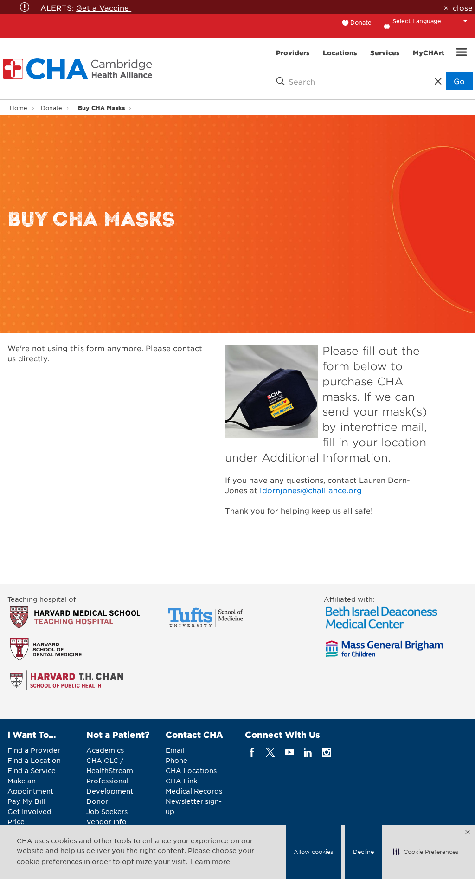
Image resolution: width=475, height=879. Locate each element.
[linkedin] (308, 752)
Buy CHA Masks (101, 107)
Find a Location (34, 760)
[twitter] (270, 752)
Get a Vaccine (103, 7)
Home (18, 107)
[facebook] (252, 752)
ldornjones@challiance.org (311, 490)
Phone (176, 760)
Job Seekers (107, 811)
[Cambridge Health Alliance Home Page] (79, 68)
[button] (425, 852)
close (462, 7)
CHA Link (181, 780)
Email (175, 750)
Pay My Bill (26, 801)
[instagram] (327, 752)
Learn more (210, 861)
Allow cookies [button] (313, 851)
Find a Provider (33, 750)
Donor (97, 801)
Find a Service (31, 770)
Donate (361, 22)
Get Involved (29, 811)
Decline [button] (363, 851)
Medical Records (194, 791)
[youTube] (289, 752)
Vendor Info (106, 821)
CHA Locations (191, 770)
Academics (105, 750)
